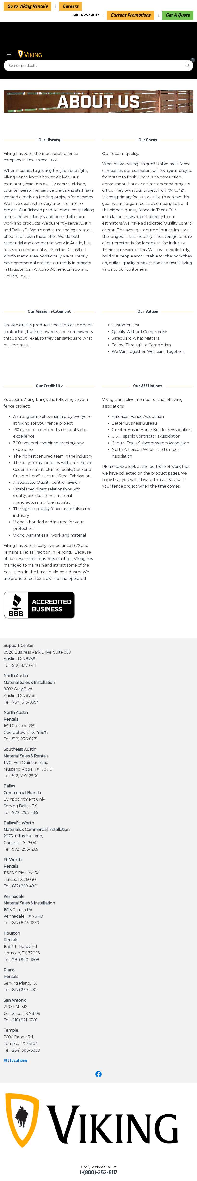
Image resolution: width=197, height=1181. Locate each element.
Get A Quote (178, 15)
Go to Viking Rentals (27, 6)
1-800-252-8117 (85, 15)
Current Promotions (130, 15)
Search (186, 65)
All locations (15, 1060)
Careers (70, 6)
